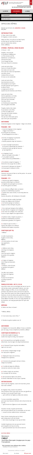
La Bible (27, 11)
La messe (5, 11)
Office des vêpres (16, 19)
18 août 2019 (16, 15)
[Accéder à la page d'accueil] (4, 3)
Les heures (16, 11)
